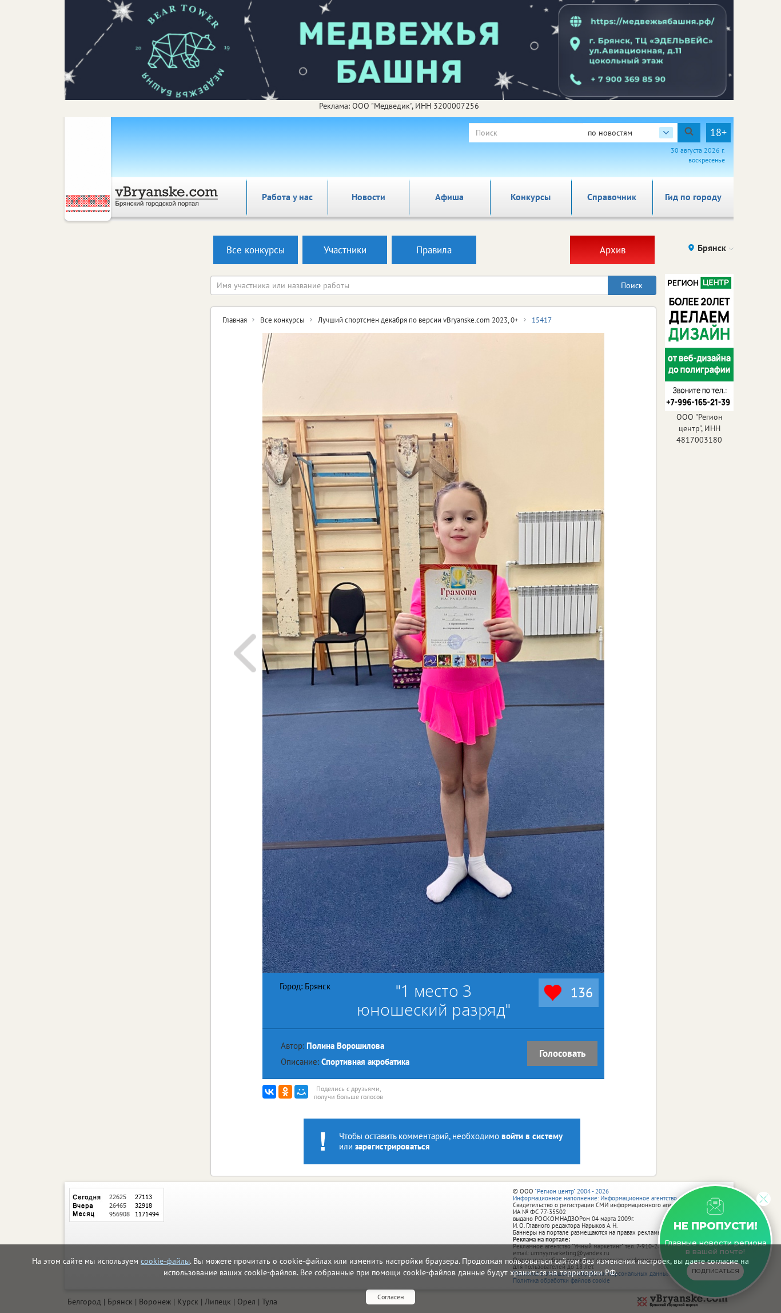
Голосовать (562, 1053)
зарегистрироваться (392, 1146)
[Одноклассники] (285, 1092)
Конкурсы (531, 196)
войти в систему (532, 1136)
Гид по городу (693, 196)
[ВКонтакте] (269, 1092)
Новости (368, 196)
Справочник (611, 196)
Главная (234, 320)
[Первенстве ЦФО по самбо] (245, 653)
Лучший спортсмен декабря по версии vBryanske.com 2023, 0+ (418, 320)
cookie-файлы (165, 1261)
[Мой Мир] (301, 1092)
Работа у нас (287, 196)
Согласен (390, 1296)
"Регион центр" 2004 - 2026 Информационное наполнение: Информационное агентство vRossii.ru (608, 1194)
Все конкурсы (282, 320)
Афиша (449, 196)
